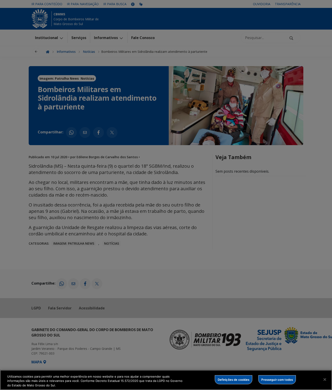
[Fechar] (325, 379)
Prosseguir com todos (277, 379)
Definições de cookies (234, 379)
